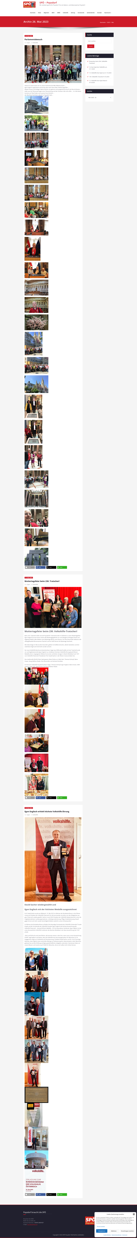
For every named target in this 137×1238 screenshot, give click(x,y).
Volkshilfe (65, 12)
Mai (113, 22)
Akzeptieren (101, 1231)
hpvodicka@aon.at (32, 1224)
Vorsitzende (81, 12)
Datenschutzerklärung (116, 1235)
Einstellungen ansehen (127, 1231)
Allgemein (46, 12)
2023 (108, 22)
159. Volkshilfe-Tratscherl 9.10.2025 (99, 76)
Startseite (32, 12)
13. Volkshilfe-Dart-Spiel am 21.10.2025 (100, 73)
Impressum (124, 1235)
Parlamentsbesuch (33, 39)
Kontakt (99, 12)
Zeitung (73, 12)
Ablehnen (113, 1231)
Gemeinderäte (91, 12)
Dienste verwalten (101, 1226)
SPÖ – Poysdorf (48, 2)
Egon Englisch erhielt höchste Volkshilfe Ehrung (47, 811)
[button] (134, 1214)
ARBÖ (58, 12)
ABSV (53, 12)
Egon (28, 42)
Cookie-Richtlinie (107, 1235)
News (39, 12)
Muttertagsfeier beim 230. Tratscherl (42, 581)
